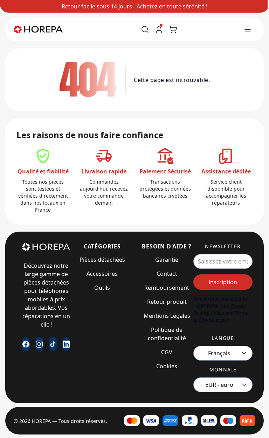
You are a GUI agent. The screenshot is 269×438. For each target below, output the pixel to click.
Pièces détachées (102, 260)
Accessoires (102, 274)
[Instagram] (39, 344)
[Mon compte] (159, 29)
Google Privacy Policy (219, 309)
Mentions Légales (167, 316)
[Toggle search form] (145, 29)
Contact (167, 274)
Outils (102, 288)
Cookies (166, 366)
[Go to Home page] (38, 29)
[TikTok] (53, 344)
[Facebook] (26, 344)
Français (219, 353)
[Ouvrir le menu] (247, 29)
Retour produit (167, 302)
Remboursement (166, 288)
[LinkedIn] (66, 344)
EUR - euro (219, 385)
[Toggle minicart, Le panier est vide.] (173, 29)
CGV (166, 352)
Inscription (222, 282)
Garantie (166, 260)
